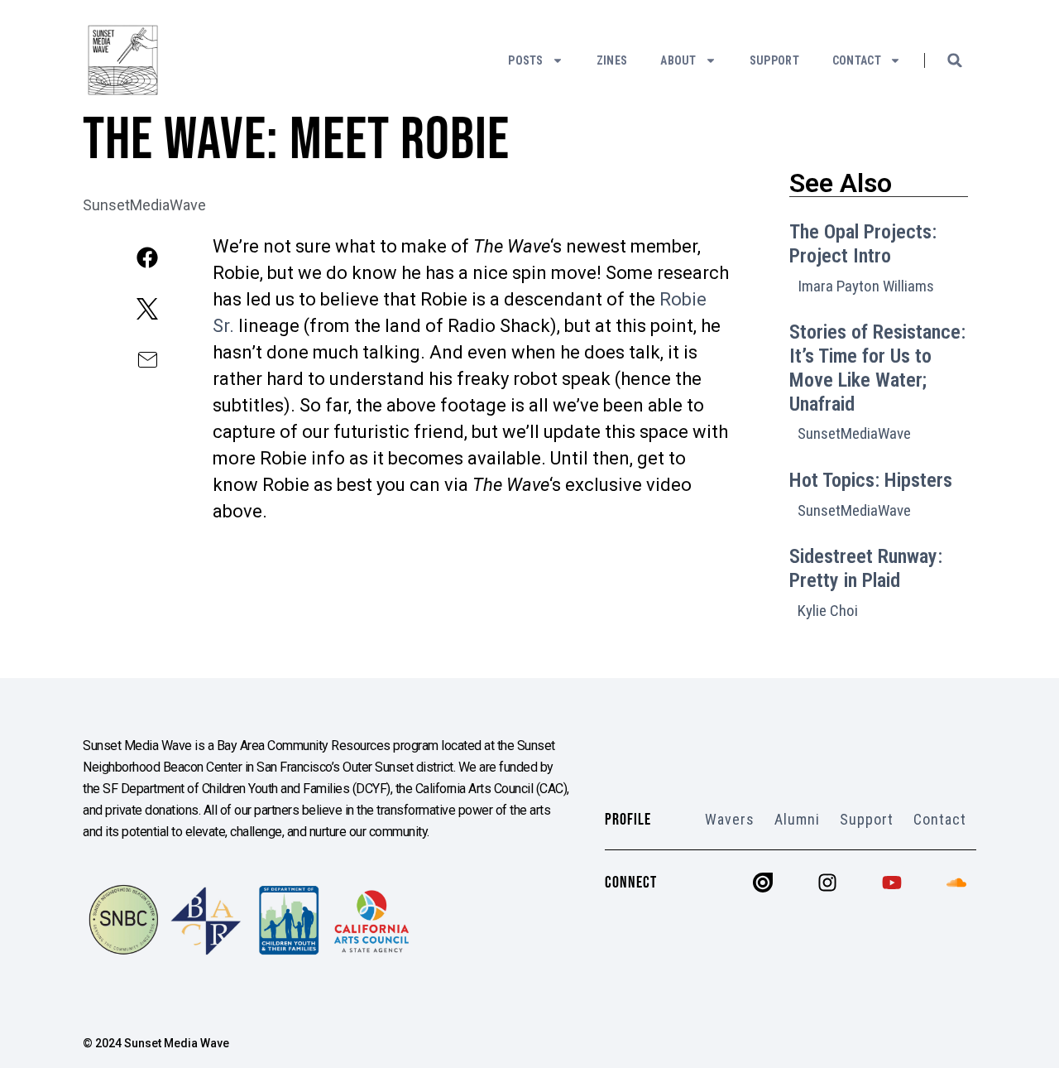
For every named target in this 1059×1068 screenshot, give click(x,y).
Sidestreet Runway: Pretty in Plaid (865, 568)
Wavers (730, 819)
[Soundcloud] (956, 882)
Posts (526, 60)
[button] (955, 60)
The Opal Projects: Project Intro (863, 243)
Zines (612, 60)
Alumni (797, 819)
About (678, 60)
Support (774, 60)
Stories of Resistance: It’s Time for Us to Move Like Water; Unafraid (877, 367)
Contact (856, 60)
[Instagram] (827, 882)
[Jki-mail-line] (147, 360)
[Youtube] (892, 882)
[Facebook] (147, 257)
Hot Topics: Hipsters (870, 480)
